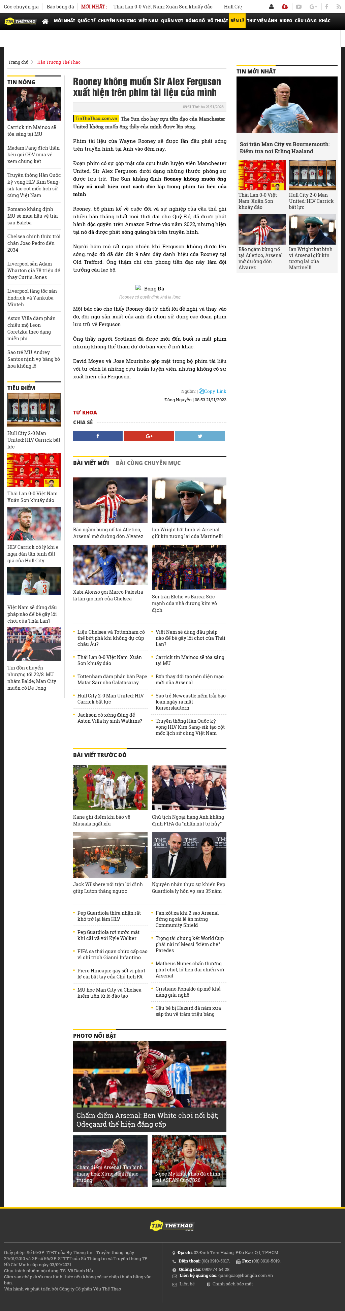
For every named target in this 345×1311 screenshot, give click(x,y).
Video (286, 20)
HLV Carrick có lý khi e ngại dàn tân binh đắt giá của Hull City (33, 554)
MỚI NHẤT (64, 20)
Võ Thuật (218, 20)
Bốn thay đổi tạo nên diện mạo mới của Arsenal (190, 680)
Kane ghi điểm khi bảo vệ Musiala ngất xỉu (101, 820)
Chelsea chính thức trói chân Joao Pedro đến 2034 (34, 243)
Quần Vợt (172, 20)
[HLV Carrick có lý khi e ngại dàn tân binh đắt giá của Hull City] (34, 523)
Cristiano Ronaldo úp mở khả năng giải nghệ (188, 992)
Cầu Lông (306, 20)
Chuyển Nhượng (117, 20)
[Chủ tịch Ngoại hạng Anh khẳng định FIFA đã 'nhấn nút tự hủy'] (189, 788)
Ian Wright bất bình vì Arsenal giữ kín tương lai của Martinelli (187, 532)
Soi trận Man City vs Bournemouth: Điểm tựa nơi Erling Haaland (285, 148)
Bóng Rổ (195, 20)
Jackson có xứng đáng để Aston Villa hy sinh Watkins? (109, 718)
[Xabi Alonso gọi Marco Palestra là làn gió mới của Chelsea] (110, 565)
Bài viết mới (91, 463)
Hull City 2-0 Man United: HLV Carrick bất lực (110, 699)
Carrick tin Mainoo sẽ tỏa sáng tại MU (190, 660)
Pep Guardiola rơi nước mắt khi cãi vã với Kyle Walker (108, 935)
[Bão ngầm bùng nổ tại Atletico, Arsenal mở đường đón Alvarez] (110, 500)
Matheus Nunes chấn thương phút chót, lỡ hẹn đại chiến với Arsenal (190, 970)
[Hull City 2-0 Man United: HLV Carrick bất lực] (34, 410)
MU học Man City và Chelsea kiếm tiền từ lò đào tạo (109, 993)
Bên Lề (237, 20)
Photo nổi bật (94, 1035)
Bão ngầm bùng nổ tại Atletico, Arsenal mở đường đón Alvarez (108, 532)
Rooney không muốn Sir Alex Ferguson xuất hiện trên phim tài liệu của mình (147, 86)
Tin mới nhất (256, 71)
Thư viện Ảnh (262, 20)
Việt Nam (148, 20)
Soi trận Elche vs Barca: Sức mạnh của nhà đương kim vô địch (184, 603)
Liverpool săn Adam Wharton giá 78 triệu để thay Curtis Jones (33, 270)
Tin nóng (21, 82)
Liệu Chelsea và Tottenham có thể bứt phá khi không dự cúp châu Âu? (111, 638)
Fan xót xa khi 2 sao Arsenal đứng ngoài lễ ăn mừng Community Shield (187, 919)
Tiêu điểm (21, 388)
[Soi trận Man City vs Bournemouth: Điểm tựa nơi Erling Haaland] (287, 106)
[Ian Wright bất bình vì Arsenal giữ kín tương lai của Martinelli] (189, 500)
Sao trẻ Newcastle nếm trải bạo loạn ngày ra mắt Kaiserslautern (191, 702)
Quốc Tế (86, 20)
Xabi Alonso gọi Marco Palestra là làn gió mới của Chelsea (108, 595)
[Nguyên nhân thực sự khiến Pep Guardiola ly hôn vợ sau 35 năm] (189, 855)
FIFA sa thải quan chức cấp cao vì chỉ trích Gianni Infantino (112, 954)
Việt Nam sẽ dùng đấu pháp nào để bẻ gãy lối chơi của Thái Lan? (190, 638)
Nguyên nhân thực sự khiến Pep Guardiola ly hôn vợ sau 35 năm (188, 887)
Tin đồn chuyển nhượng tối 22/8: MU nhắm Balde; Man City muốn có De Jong (31, 677)
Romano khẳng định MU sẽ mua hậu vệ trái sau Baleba (32, 216)
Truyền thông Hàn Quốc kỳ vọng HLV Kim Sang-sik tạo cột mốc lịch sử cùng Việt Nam (190, 727)
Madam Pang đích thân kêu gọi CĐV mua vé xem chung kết (33, 154)
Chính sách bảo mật (233, 1284)
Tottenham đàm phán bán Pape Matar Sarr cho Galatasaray (112, 680)
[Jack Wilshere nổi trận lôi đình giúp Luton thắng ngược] (110, 855)
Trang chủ (18, 62)
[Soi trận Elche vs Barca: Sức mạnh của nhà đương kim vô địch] (189, 567)
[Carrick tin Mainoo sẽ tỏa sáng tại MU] (34, 104)
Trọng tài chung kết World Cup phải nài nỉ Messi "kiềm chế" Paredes (190, 944)
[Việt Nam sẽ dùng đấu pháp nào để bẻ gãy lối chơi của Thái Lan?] (34, 584)
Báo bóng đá (60, 6)
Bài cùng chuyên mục (148, 463)
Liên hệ (187, 1284)
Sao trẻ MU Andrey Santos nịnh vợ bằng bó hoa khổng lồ (33, 359)
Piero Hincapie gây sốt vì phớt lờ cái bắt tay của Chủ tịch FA (111, 974)
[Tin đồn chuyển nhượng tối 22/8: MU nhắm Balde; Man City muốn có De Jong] (34, 644)
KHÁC (325, 20)
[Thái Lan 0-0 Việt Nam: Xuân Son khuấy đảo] (34, 470)
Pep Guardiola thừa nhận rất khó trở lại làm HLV (109, 916)
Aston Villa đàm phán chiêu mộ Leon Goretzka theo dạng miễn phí (31, 328)
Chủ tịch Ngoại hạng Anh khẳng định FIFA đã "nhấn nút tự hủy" (188, 820)
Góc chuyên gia (21, 6)
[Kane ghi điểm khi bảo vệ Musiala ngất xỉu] (110, 788)
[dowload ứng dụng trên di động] (285, 6)
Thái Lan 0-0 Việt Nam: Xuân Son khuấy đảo (146, 6)
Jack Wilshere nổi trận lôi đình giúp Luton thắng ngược (108, 887)
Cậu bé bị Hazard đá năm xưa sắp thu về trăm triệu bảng (188, 1011)
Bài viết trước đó (100, 755)
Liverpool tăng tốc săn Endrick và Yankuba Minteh (32, 298)
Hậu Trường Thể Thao (59, 62)
